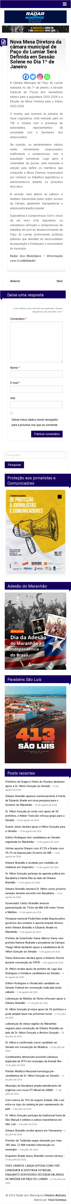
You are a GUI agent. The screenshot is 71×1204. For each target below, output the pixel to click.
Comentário (18, 319)
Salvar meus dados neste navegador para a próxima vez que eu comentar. (35, 422)
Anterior (15, 281)
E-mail (15, 383)
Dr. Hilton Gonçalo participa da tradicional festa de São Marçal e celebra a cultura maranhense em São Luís (35, 1120)
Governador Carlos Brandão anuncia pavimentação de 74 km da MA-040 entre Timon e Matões (34, 908)
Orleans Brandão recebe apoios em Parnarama (33, 1130)
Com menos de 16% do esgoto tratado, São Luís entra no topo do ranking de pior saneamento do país (34, 1104)
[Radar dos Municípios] (35, 16)
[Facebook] (26, 77)
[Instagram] (40, 77)
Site (12, 398)
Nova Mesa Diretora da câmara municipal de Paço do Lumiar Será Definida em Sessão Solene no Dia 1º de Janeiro (35, 54)
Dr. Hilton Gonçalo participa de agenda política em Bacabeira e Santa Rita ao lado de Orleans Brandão (35, 878)
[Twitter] (33, 77)
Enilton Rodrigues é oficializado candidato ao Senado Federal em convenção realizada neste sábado (33, 988)
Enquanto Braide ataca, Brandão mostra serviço (34, 1156)
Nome (15, 367)
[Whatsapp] (47, 77)
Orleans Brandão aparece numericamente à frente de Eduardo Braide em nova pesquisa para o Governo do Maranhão (35, 800)
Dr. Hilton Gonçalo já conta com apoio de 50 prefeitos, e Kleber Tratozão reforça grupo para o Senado (35, 816)
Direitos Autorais (55, 1195)
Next (60, 281)
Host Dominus (57, 1200)
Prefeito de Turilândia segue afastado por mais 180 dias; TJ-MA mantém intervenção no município (33, 1145)
